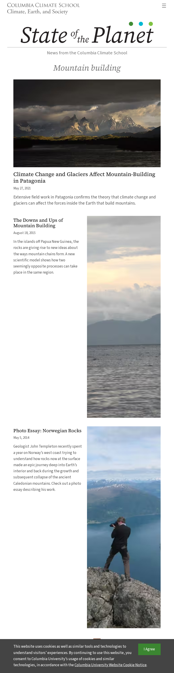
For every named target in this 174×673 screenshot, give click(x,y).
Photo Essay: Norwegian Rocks (47, 431)
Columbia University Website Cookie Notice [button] (111, 665)
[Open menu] (164, 5)
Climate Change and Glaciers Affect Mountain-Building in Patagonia (84, 177)
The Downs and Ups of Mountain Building (38, 223)
